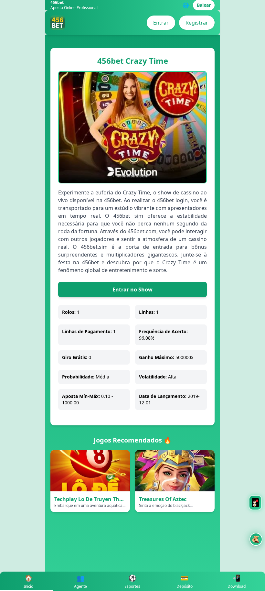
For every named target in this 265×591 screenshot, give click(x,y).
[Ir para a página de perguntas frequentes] (255, 502)
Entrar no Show (132, 289)
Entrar (161, 22)
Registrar (197, 22)
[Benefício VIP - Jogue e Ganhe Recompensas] (256, 539)
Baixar (204, 5)
